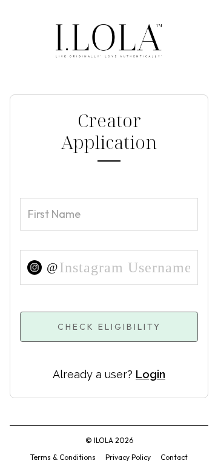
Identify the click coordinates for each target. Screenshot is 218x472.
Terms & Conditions (63, 457)
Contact (174, 457)
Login (150, 374)
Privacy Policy (128, 457)
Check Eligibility (109, 326)
